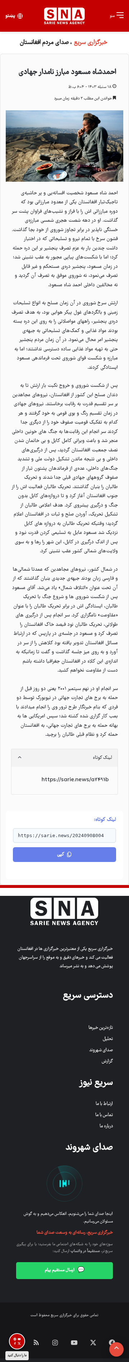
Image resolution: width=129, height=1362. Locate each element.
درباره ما (106, 1126)
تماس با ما (104, 1115)
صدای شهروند (101, 1050)
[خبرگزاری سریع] (64, 16)
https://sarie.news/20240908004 (61, 835)
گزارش (107, 1061)
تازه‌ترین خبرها (101, 1028)
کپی (60, 854)
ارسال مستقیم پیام (65, 1270)
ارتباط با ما (104, 1104)
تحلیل (108, 1039)
